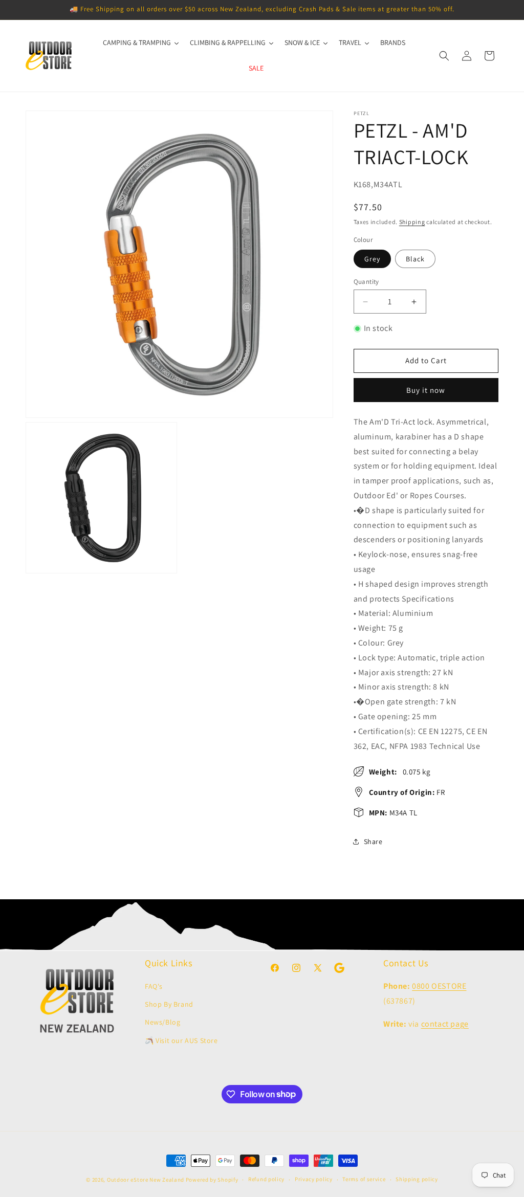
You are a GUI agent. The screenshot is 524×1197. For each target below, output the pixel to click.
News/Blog (162, 1022)
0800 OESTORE (439, 986)
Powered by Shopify (212, 1179)
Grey (372, 258)
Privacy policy (314, 1179)
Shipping (412, 222)
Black (415, 258)
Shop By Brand (169, 1004)
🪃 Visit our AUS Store (181, 1040)
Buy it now (425, 390)
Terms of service (363, 1179)
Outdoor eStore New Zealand (145, 1179)
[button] (444, 56)
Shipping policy (417, 1179)
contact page (445, 1023)
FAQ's (154, 986)
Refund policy (266, 1179)
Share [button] (373, 841)
